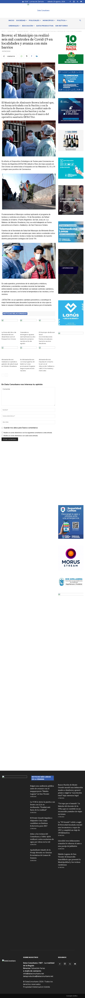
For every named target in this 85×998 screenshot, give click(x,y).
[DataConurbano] (42, 10)
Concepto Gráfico (71, 996)
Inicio (11, 20)
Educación (27, 26)
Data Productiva (44, 26)
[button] (80, 20)
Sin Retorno (61, 26)
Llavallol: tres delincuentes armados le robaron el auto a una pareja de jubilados (70, 843)
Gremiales (14, 26)
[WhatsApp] (21, 56)
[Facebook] (70, 1)
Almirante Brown (22, 31)
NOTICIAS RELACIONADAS (15, 313)
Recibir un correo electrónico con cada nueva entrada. (21, 435)
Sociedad (20, 20)
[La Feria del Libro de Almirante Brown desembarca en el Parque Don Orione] (10, 324)
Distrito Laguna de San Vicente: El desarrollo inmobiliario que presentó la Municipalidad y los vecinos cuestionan (69, 859)
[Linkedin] (36, 56)
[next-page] (6, 375)
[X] (77, 1)
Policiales (34, 20)
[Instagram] (73, 1)
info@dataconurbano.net (33, 973)
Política (61, 20)
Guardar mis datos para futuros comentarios (21, 428)
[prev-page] (3, 375)
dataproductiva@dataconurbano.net (38, 976)
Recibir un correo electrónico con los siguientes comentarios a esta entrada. (28, 432)
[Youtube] (81, 1)
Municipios (48, 20)
